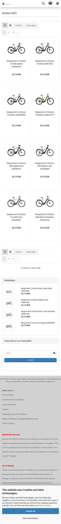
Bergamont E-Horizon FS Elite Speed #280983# (16, 64)
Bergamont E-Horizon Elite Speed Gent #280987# (16, 166)
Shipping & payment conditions (14, 414)
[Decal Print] (5, 3)
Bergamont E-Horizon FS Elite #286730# (44, 62)
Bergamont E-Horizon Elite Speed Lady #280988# (44, 166)
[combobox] (18, 25)
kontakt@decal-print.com (45, 381)
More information (30, 518)
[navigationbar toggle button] (57, 3)
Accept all (30, 511)
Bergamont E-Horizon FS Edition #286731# (44, 113)
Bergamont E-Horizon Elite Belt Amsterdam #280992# (44, 217)
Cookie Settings (8, 423)
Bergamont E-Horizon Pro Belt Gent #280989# (16, 217)
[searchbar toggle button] (43, 3)
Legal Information (9, 404)
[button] (5, 25)
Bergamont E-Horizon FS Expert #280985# (16, 113)
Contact (5, 409)
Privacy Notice (45, 505)
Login (30, 360)
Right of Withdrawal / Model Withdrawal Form (20, 419)
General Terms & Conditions (13, 400)
